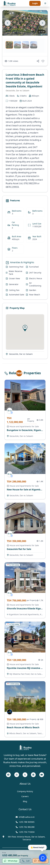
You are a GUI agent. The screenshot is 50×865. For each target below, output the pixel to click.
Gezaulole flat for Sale (19, 549)
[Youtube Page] (41, 774)
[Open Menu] (45, 3)
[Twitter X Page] (25, 774)
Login (35, 3)
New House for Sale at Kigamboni (25, 489)
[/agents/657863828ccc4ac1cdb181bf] (9, 410)
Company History (25, 791)
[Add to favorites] (42, 61)
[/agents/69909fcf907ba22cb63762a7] (9, 712)
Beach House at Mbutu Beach (23, 727)
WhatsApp (13, 860)
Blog (25, 801)
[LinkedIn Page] (33, 774)
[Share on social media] (37, 61)
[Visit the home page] (9, 3)
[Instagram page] (16, 774)
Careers (25, 796)
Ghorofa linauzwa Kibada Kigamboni (27, 608)
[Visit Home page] (25, 747)
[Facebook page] (8, 774)
